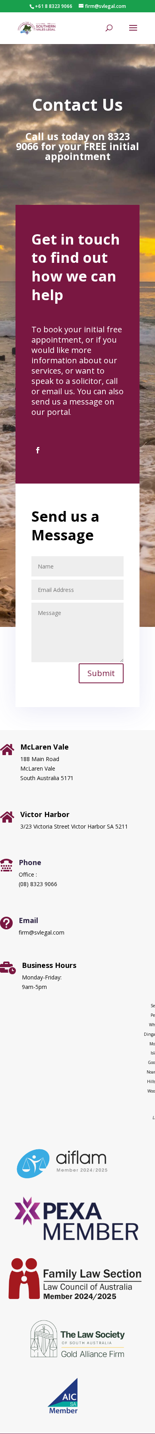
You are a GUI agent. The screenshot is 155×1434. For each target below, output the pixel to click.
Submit (101, 673)
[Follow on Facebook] (37, 450)
